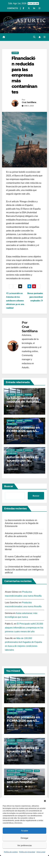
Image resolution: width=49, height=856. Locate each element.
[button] (45, 800)
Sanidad (11, 774)
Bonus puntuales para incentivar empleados (35, 297)
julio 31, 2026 (16, 695)
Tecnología (11, 424)
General (28, 394)
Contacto (12, 8)
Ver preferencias (24, 845)
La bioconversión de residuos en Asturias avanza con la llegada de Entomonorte (22, 523)
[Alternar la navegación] (44, 37)
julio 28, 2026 (16, 787)
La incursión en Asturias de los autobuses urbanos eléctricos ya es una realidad (15, 300)
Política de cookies (11, 852)
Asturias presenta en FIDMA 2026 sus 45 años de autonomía (23, 431)
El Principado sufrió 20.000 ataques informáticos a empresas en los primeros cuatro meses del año (24, 628)
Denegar (24, 838)
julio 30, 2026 (16, 725)
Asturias (10, 394)
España (15, 53)
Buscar (8, 486)
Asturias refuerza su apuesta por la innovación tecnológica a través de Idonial (22, 546)
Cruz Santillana (29, 102)
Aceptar (24, 830)
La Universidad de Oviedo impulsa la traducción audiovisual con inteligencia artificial (24, 569)
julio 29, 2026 (16, 756)
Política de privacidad (27, 852)
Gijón (37, 771)
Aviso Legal (40, 852)
